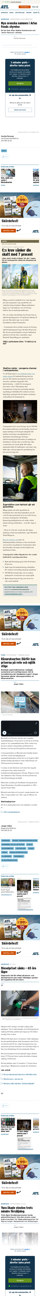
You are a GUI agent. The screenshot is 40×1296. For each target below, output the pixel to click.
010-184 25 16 (6, 830)
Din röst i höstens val (10, 540)
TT (2, 986)
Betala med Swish (20, 110)
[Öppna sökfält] (39, 12)
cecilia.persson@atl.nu (10, 138)
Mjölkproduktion (9, 860)
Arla (4, 151)
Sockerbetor (7, 848)
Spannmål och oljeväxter (13, 844)
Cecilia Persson (19, 38)
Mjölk (29, 844)
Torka (4, 852)
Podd (3, 185)
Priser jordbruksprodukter (25, 840)
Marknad (5, 19)
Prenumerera (25, 7)
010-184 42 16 (6, 141)
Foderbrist (18, 856)
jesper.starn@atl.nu (8, 828)
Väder (31, 848)
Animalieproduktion (18, 852)
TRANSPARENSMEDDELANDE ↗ (13, 594)
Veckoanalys (6, 895)
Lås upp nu (20, 83)
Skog (11, 12)
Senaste (4, 12)
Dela (6, 157)
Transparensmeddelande (25, 909)
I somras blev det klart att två (12, 45)
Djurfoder (6, 856)
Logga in (27, 52)
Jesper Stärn (18, 684)
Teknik (29, 12)
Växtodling (19, 12)
